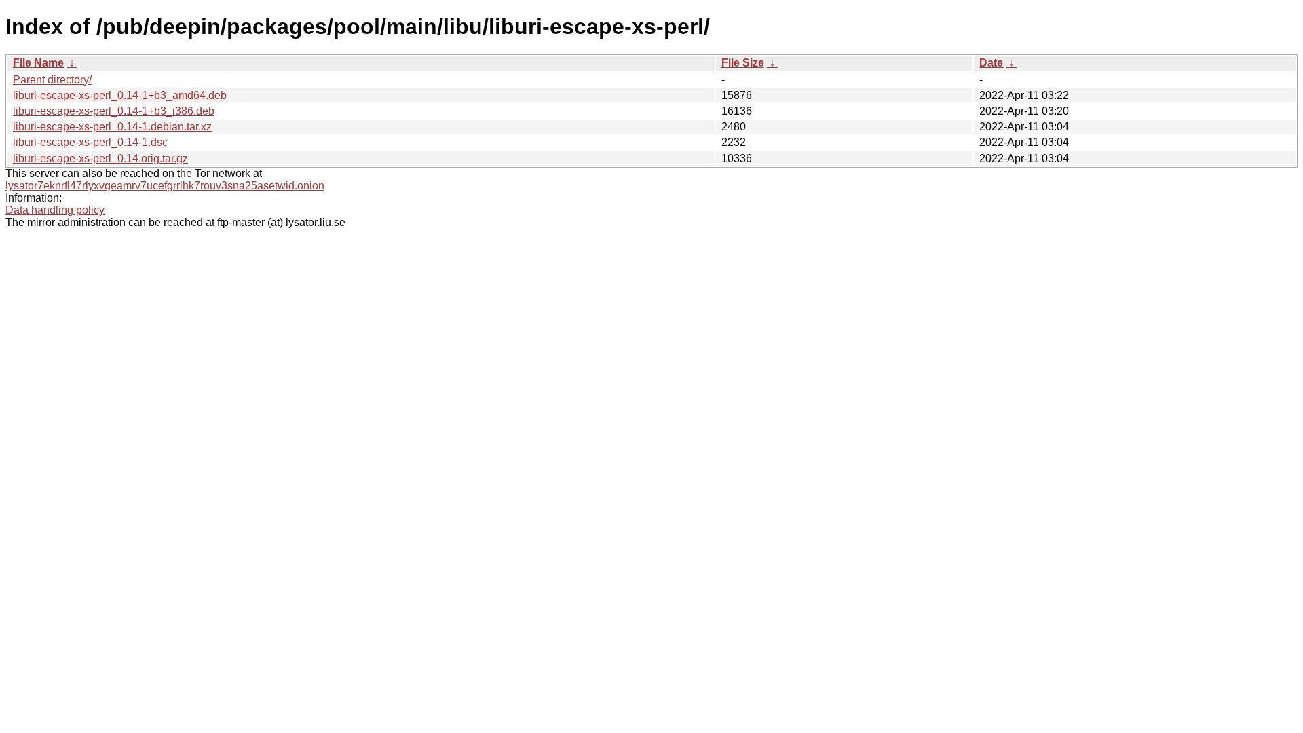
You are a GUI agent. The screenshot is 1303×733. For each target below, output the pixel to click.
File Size (742, 63)
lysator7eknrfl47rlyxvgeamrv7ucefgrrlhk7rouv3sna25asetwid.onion (164, 185)
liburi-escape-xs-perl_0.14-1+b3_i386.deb (113, 111)
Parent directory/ (52, 80)
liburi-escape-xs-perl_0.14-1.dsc (90, 142)
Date (991, 63)
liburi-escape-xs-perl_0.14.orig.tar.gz (100, 158)
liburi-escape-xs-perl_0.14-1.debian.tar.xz (112, 126)
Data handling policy (55, 210)
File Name (38, 63)
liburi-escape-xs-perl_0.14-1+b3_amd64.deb (120, 95)
